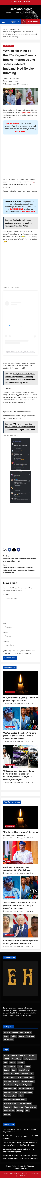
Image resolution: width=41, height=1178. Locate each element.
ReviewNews (34, 1173)
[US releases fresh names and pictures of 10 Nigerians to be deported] (20, 926)
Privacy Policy (11, 1166)
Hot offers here (33, 21)
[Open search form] (18, 22)
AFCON (6, 1059)
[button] (3, 21)
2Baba (6, 1055)
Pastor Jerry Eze (10, 1096)
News (6, 1036)
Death (14, 1070)
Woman (7, 1114)
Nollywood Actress (26, 1088)
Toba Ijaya (7, 1107)
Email (5, 633)
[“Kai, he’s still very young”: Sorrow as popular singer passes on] (20, 683)
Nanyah (16, 1081)
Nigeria (17, 1085)
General (28, 1032)
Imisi (6, 1077)
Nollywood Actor (10, 1088)
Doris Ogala (8, 1074)
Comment (7, 594)
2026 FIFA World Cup (18, 1055)
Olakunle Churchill (11, 1092)
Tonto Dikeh (18, 1107)
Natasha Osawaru (28, 1081)
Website (6, 642)
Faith (17, 1074)
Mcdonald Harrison (12, 78)
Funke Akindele (26, 1074)
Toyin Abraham (30, 1107)
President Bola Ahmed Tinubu (15, 1099)
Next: (19, 568)
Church (27, 1066)
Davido (6, 1070)
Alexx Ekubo (16, 1059)
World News (9, 935)
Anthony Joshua (30, 1059)
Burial (20, 1066)
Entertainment (8, 46)
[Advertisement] (20, 156)
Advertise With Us (20, 1169)
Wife (27, 1111)
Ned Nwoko (8, 1085)
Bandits (12, 1062)
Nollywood (27, 1085)
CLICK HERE (20, 131)
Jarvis (19, 1077)
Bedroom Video (9, 1066)
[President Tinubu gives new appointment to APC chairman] (20, 852)
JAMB (12, 1077)
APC (5, 1062)
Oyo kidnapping (26, 1092)
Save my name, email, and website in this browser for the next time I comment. (20, 652)
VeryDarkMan (9, 1111)
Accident (32, 1055)
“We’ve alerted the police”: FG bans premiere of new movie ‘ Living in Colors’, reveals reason (19, 736)
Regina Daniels (25, 1103)
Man (31, 1077)
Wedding (20, 1111)
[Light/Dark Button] (13, 22)
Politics (7, 861)
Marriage (7, 1081)
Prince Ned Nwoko (11, 1103)
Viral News (30, 1036)
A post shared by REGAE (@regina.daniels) (20, 352)
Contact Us (22, 1166)
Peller (21, 1096)
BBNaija (7, 1032)
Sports (21, 1036)
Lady (26, 1077)
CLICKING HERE (16, 209)
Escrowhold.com (20, 9)
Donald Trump (24, 1070)
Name (6, 624)
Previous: (19, 558)
